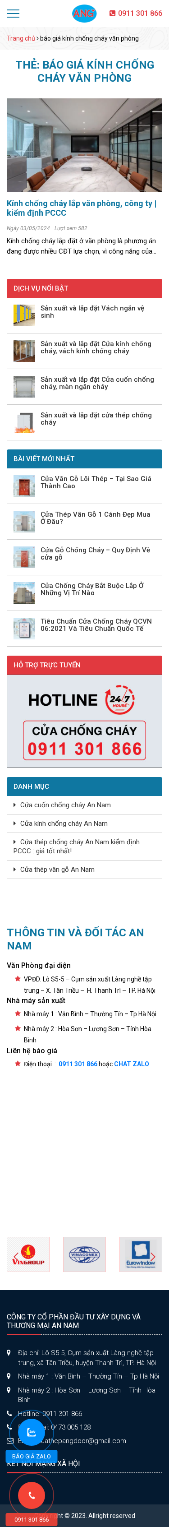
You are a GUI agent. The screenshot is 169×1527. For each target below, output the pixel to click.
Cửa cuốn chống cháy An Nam (65, 805)
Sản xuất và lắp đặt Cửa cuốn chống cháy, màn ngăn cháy (97, 383)
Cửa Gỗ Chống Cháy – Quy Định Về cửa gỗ (95, 553)
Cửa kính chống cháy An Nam (64, 823)
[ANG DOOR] (84, 13)
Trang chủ (21, 38)
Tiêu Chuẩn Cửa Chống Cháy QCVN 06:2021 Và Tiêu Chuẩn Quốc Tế (96, 625)
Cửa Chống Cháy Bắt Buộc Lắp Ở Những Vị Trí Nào (92, 589)
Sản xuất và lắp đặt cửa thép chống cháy (96, 419)
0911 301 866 (140, 13)
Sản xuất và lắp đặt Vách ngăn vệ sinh (92, 312)
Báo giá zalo (31, 1456)
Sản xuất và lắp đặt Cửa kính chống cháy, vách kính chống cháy (96, 347)
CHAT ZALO (131, 1064)
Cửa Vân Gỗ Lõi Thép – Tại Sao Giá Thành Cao (96, 482)
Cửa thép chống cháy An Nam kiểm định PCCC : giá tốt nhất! (77, 846)
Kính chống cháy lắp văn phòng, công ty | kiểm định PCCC (81, 208)
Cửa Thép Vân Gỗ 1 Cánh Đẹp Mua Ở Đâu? (96, 518)
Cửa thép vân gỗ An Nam (57, 869)
